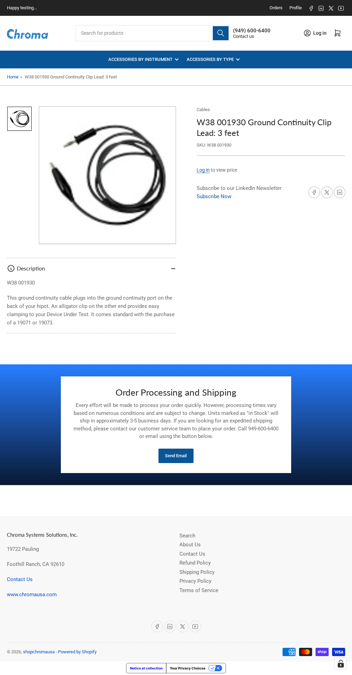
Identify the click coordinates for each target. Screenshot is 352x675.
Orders (276, 7)
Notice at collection (146, 668)
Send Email (176, 455)
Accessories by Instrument (140, 59)
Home (13, 76)
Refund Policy (195, 563)
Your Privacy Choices (188, 668)
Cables (203, 109)
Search (187, 536)
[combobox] (153, 33)
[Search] (220, 33)
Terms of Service (198, 590)
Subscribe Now (214, 196)
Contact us (243, 36)
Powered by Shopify (77, 651)
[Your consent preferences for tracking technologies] (340, 663)
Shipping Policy (196, 572)
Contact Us (20, 579)
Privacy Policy (195, 581)
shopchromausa (39, 651)
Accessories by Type (210, 59)
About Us (190, 545)
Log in (203, 170)
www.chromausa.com (32, 594)
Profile (295, 7)
